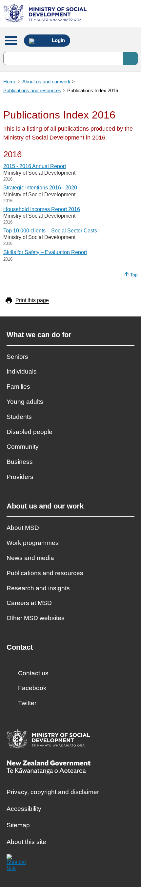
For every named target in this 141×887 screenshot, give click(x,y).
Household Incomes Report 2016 (41, 209)
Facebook (32, 687)
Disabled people (29, 431)
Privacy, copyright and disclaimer (53, 792)
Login (57, 40)
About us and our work (46, 81)
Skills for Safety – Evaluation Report (45, 252)
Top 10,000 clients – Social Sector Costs (50, 230)
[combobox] (70, 58)
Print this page (32, 300)
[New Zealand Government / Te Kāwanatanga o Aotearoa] (49, 768)
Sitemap (18, 825)
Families (18, 386)
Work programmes (33, 542)
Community (23, 446)
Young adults (25, 401)
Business (20, 461)
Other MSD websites (36, 618)
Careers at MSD (29, 602)
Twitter (27, 703)
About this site (26, 841)
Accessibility (24, 808)
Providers (20, 476)
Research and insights (38, 588)
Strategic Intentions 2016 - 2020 (40, 187)
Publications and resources (32, 90)
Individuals (22, 371)
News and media (30, 557)
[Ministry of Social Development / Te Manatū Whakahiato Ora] (46, 14)
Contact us (33, 673)
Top (133, 274)
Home (9, 81)
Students (19, 416)
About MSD (23, 527)
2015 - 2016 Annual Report (34, 166)
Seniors (17, 356)
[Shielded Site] (16, 864)
